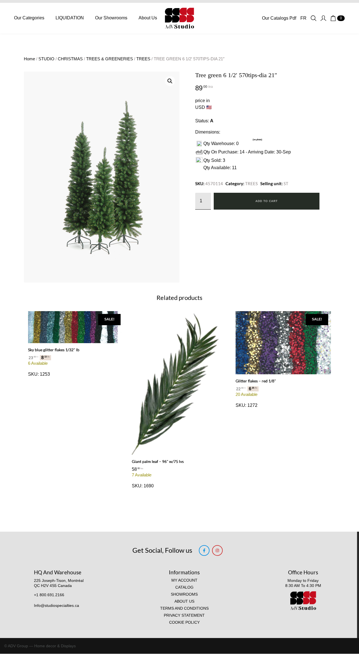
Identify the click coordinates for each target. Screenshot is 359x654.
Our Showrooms (111, 17)
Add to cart (267, 201)
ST (286, 183)
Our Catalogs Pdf (279, 18)
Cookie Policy (184, 622)
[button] (170, 81)
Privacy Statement (184, 615)
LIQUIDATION (70, 17)
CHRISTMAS (70, 59)
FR (303, 18)
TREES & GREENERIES (109, 59)
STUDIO (46, 59)
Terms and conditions (184, 608)
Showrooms (184, 594)
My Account (184, 580)
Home (29, 59)
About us (184, 601)
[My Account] (323, 18)
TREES (143, 59)
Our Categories (29, 17)
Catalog (184, 587)
